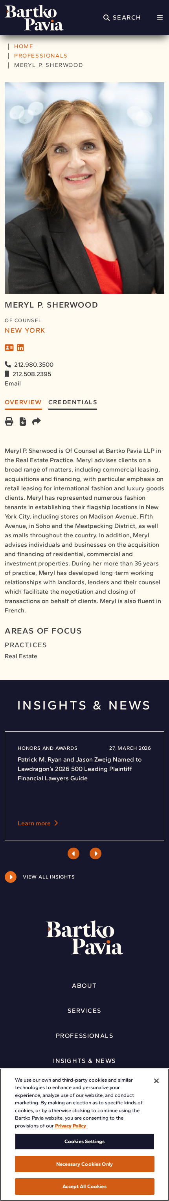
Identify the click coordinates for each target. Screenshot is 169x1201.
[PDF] (23, 422)
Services (84, 1010)
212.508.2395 (32, 374)
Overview (23, 402)
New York (25, 330)
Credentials (72, 402)
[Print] (9, 422)
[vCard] (9, 348)
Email (13, 383)
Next (95, 853)
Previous (73, 853)
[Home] (34, 18)
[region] (84, 1134)
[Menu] (160, 17)
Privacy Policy (70, 1126)
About (84, 985)
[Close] (156, 1080)
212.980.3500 (33, 364)
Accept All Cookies (84, 1186)
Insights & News (84, 1060)
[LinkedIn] (20, 348)
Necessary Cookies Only (84, 1164)
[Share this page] (36, 422)
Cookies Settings (84, 1141)
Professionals (85, 1035)
